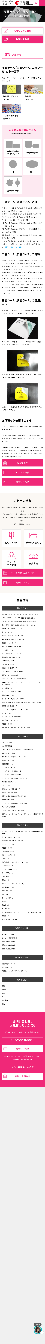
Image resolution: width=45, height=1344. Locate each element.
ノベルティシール (8, 866)
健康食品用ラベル (8, 887)
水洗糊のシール (7, 967)
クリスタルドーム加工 (9, 767)
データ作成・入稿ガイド (22, 572)
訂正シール (5, 876)
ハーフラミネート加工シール (11, 771)
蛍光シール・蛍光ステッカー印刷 (13, 636)
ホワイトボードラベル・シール (12, 628)
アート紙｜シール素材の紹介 (11, 717)
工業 (3, 986)
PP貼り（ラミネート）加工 (10, 792)
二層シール (5, 858)
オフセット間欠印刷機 (9, 938)
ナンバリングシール (8, 855)
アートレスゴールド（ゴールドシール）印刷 (16, 727)
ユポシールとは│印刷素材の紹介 (13, 671)
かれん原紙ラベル (8, 664)
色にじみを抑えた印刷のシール (12, 646)
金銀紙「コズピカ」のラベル (11, 657)
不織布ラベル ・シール (9, 643)
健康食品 (5, 1000)
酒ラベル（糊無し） (8, 898)
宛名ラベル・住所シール (10, 919)
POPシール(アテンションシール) (13, 884)
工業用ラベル (6, 916)
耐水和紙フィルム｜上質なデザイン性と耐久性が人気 (20, 614)
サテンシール (6, 713)
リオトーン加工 (7, 785)
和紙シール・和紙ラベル (10, 668)
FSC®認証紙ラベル (8, 661)
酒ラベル (5, 901)
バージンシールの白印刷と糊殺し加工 (14, 803)
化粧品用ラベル (7, 891)
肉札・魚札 (5, 894)
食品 (3, 1004)
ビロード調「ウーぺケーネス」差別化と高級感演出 (18, 618)
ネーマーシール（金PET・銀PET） (12, 692)
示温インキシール (8, 760)
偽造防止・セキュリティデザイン (13, 841)
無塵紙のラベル (7, 724)
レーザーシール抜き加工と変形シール (14, 778)
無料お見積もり (22, 1076)
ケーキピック (6, 909)
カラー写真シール (8, 873)
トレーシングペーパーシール (11, 654)
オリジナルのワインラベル (11, 837)
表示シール (5, 880)
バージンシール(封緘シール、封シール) (15, 709)
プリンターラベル (8, 844)
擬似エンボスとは (8, 800)
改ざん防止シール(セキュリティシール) (15, 862)
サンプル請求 (22, 472)
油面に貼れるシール (8, 964)
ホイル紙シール (7, 688)
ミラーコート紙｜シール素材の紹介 (14, 679)
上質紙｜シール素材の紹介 (11, 675)
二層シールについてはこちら (14, 247)
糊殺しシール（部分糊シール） (11, 789)
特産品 (4, 989)
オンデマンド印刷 (8, 934)
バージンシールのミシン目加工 (12, 775)
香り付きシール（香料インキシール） (14, 757)
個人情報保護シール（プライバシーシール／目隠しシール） (21, 912)
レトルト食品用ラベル (9, 869)
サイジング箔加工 (8, 742)
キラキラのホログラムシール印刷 (13, 699)
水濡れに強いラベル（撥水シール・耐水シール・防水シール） (21, 702)
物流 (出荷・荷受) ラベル (10, 720)
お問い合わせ (22, 39)
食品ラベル (5, 905)
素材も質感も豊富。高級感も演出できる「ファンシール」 (20, 625)
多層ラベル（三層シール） (10, 706)
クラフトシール (7, 632)
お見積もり (22, 462)
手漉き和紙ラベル (8, 695)
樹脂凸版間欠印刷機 (8, 941)
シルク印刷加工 (7, 746)
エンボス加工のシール (9, 782)
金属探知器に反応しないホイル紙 (13, 639)
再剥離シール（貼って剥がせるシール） (14, 971)
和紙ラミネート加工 (8, 753)
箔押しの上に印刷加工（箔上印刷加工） (14, 796)
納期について (22, 582)
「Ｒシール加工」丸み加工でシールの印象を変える (18, 750)
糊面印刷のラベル (8, 764)
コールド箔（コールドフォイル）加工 (14, 810)
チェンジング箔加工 (8, 807)
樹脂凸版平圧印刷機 (8, 949)
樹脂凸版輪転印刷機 (8, 945)
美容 (3, 993)
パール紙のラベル (8, 650)
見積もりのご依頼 (22, 30)
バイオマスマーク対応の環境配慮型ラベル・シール (19, 621)
